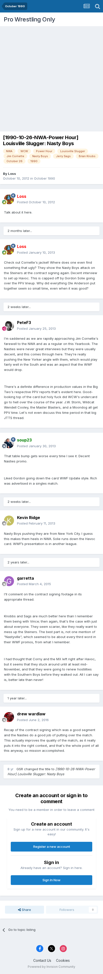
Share (26, 910)
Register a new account (51, 847)
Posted (36, 202)
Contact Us (42, 960)
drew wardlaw (31, 713)
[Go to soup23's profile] (9, 443)
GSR (19, 769)
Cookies (63, 960)
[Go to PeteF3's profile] (9, 326)
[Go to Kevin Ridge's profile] (9, 521)
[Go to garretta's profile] (9, 581)
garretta (25, 578)
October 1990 (44, 178)
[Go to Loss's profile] (9, 199)
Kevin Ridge (28, 517)
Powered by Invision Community (51, 967)
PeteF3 (24, 322)
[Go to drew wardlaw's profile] (9, 717)
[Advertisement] (51, 77)
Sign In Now (51, 880)
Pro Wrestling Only (29, 19)
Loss (12, 174)
